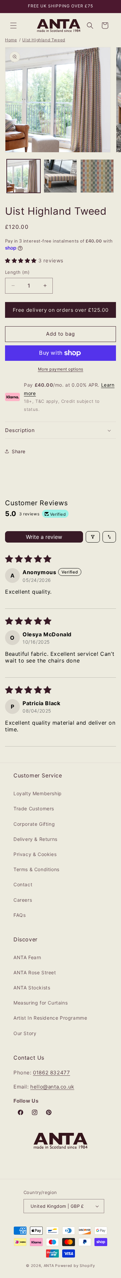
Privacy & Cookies (34, 854)
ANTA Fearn (27, 957)
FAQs (19, 915)
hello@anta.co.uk (52, 1086)
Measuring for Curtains (40, 1003)
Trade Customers (33, 808)
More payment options (60, 369)
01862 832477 (51, 1072)
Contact (22, 884)
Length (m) (17, 272)
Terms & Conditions (36, 869)
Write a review (44, 537)
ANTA (49, 1265)
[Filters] (93, 537)
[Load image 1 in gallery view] (23, 176)
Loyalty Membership (37, 793)
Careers (22, 900)
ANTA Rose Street (34, 972)
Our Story (24, 1033)
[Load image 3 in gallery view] (97, 176)
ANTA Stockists (31, 987)
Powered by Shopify (75, 1265)
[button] (13, 25)
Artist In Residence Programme (50, 1018)
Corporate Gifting (34, 824)
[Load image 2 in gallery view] (60, 176)
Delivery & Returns (35, 839)
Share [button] (19, 451)
